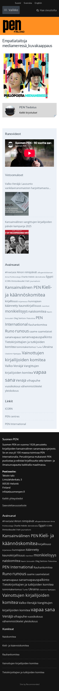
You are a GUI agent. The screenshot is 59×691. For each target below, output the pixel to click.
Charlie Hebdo (28, 276)
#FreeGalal (10, 272)
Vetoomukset (14, 175)
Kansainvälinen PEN (23, 287)
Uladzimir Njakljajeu (13, 354)
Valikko (13, 10)
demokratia (40, 277)
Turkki (39, 347)
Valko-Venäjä (14, 366)
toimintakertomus (26, 346)
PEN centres (12, 416)
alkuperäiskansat (45, 272)
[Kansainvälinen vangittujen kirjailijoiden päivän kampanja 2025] (17, 242)
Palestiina (31, 318)
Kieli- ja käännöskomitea (15, 645)
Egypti (49, 276)
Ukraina (47, 347)
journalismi (35, 281)
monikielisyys (16, 311)
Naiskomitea (9, 636)
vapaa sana (43, 609)
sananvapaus (13, 337)
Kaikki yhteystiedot (12, 498)
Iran (27, 280)
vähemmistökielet (31, 386)
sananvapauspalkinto (37, 337)
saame (33, 331)
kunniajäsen (34, 301)
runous (22, 331)
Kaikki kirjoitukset (28, 112)
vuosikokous (12, 386)
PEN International (15, 424)
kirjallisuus (11, 301)
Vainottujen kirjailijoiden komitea (20, 663)
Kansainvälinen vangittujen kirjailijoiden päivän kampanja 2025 (28, 224)
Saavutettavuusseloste (14, 505)
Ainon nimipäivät (27, 272)
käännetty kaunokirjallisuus (23, 306)
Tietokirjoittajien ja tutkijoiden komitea (27, 584)
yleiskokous (12, 390)
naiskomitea (37, 311)
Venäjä (21, 380)
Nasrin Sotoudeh (28, 561)
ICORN (8, 281)
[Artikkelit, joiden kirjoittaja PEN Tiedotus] (10, 111)
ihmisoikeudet (18, 281)
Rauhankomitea (37, 324)
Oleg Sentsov (20, 318)
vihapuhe (33, 380)
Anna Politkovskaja (13, 277)
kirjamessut (23, 301)
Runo (9, 331)
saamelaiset (45, 331)
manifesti (45, 306)
